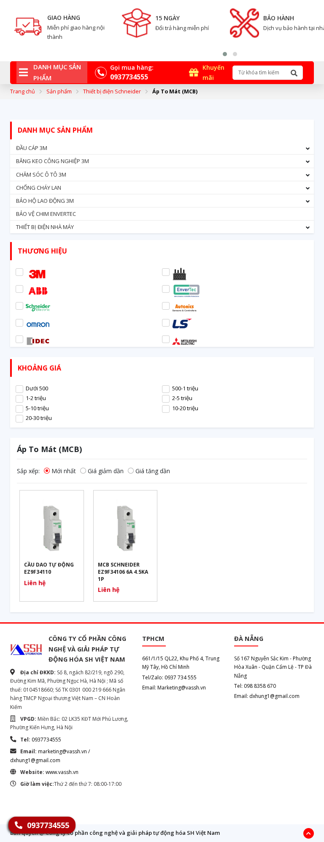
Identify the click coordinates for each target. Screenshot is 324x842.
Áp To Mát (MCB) (174, 91)
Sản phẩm (59, 91)
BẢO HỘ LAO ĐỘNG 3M (45, 200)
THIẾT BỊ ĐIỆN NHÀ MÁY (45, 227)
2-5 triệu (182, 398)
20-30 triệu (39, 418)
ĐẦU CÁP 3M (31, 148)
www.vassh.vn (62, 772)
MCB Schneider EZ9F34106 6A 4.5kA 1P (123, 572)
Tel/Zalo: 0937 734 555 (169, 677)
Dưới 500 (37, 388)
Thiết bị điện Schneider (112, 91)
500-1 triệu (185, 388)
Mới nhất (63, 471)
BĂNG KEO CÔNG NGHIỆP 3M (52, 161)
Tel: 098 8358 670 (255, 685)
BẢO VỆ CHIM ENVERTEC (46, 214)
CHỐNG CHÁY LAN (38, 187)
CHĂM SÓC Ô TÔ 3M (41, 174)
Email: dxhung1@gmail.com (267, 696)
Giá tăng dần (152, 471)
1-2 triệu (36, 398)
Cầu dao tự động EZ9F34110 (49, 568)
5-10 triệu (37, 408)
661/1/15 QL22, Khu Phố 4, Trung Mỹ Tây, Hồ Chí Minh (180, 662)
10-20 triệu (185, 408)
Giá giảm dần (106, 471)
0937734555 (46, 739)
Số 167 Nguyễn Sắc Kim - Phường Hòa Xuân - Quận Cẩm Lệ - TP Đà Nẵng (273, 667)
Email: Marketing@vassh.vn (174, 687)
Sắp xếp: (28, 471)
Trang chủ (22, 91)
